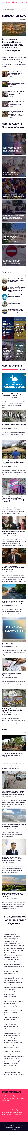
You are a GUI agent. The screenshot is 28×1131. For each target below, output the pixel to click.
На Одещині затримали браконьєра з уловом (14, 302)
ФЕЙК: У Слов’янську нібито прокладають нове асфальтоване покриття (16, 103)
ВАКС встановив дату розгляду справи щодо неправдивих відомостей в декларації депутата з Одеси (7, 328)
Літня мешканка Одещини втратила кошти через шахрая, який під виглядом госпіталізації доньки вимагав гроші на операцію (17, 288)
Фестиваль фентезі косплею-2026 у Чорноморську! (13, 195)
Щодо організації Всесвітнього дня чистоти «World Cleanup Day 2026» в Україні (20, 330)
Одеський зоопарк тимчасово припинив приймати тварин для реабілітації (12, 894)
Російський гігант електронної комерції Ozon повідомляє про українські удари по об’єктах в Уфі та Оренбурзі (13, 499)
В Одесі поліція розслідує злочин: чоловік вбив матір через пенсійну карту (15, 73)
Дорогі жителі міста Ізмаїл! (10, 644)
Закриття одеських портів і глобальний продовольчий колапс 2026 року (15, 311)
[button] (22, 2)
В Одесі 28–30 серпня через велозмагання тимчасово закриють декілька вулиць (12, 261)
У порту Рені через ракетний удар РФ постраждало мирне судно (14, 825)
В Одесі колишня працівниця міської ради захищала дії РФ (14, 532)
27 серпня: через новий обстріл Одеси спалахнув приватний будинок (12, 755)
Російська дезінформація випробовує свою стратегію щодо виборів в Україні (13, 567)
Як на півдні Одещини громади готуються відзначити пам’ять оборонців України (12, 710)
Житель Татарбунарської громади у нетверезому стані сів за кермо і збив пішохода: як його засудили (13, 792)
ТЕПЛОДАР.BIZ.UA (9, 2)
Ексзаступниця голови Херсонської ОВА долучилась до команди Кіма (17, 83)
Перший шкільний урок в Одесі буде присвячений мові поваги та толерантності (16, 280)
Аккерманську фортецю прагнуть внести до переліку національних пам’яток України (12, 45)
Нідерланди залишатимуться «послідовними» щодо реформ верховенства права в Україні (12, 858)
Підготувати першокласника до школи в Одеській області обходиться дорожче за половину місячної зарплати (13, 149)
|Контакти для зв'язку (8, 1110)
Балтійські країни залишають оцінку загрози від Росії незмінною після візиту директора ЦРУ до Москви (16, 113)
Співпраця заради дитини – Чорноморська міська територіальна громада (12, 172)
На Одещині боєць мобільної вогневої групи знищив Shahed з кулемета (16, 93)
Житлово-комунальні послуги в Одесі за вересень (12, 674)
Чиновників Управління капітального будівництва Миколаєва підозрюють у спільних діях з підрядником (12, 238)
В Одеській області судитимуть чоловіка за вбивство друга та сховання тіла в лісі (7, 352)
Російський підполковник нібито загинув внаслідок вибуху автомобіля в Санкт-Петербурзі (13, 217)
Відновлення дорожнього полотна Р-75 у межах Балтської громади (13, 602)
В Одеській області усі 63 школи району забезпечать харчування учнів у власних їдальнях (20, 352)
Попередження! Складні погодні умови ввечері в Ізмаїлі (16, 295)
